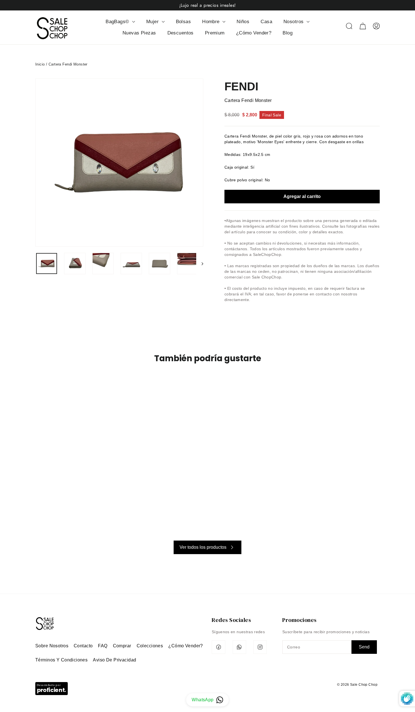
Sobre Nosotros (51, 645)
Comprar (122, 645)
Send (364, 646)
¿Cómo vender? (185, 645)
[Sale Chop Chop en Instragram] (260, 647)
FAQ (102, 645)
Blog (287, 33)
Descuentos (180, 33)
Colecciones (150, 645)
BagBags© (118, 21)
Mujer (153, 21)
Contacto (83, 645)
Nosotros (294, 21)
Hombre (211, 21)
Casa (266, 21)
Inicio (40, 64)
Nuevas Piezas (139, 33)
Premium (215, 33)
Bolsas (183, 21)
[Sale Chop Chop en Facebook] (218, 647)
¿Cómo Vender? (254, 33)
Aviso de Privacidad (114, 659)
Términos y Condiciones (61, 659)
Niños (243, 21)
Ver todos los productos (203, 547)
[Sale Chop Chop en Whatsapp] (239, 647)
